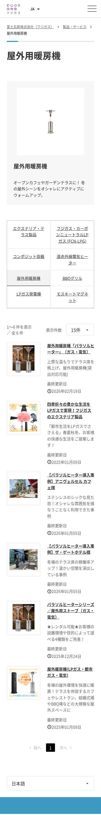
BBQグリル (72, 278)
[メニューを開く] (92, 8)
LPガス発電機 (29, 294)
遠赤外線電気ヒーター (72, 259)
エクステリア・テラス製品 (28, 231)
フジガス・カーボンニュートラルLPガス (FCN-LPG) (72, 235)
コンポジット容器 (28, 256)
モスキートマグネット (72, 297)
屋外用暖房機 (28, 278)
